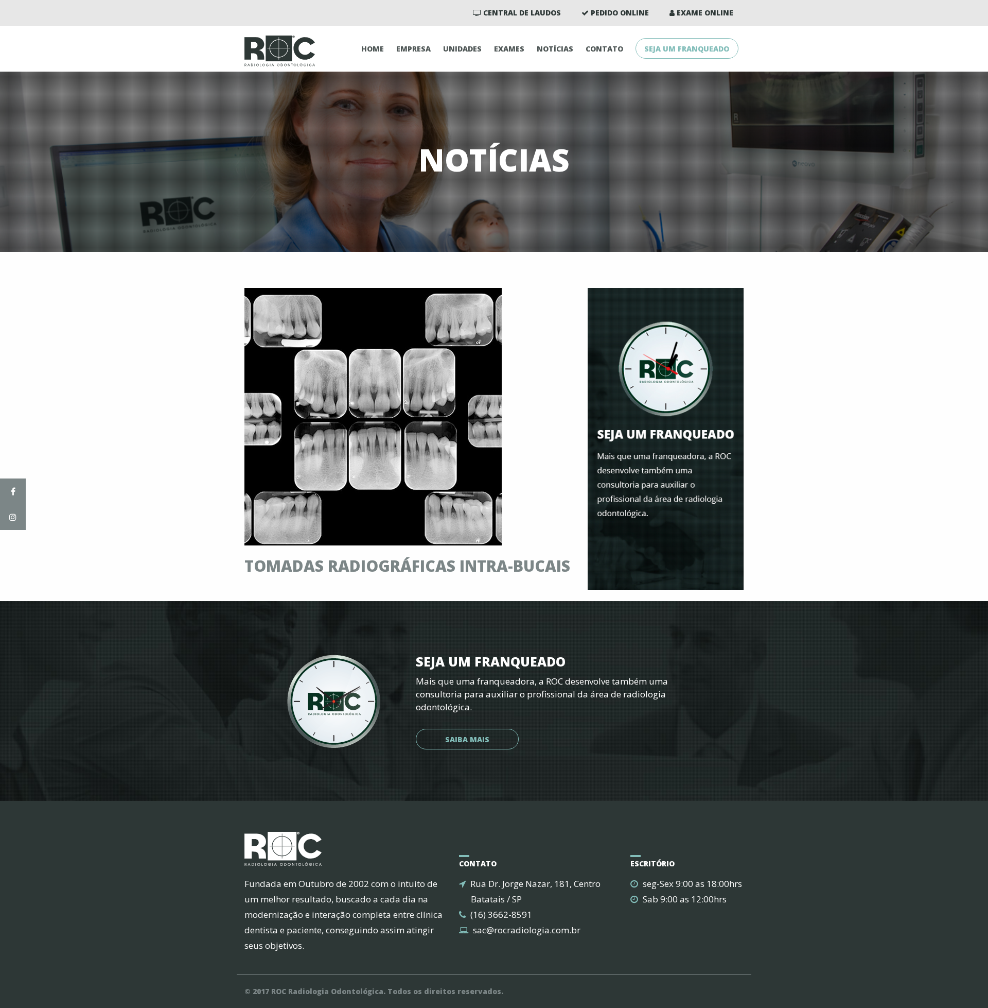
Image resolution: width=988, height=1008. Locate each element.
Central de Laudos (521, 13)
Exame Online (704, 13)
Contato (604, 49)
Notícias (555, 49)
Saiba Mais (467, 739)
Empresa (413, 49)
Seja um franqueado (686, 49)
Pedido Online (619, 13)
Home (372, 49)
